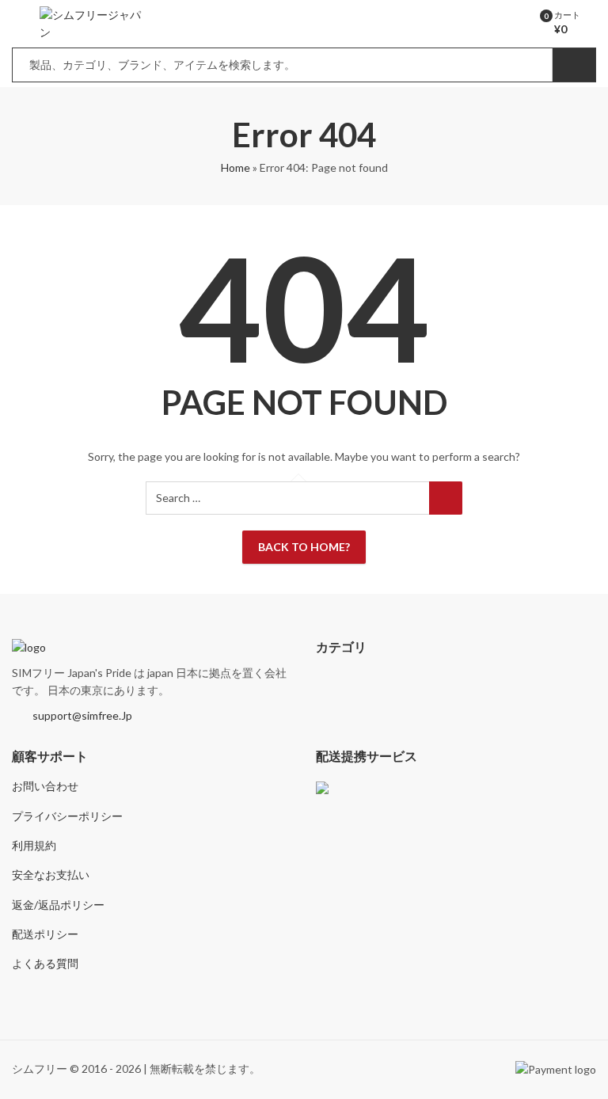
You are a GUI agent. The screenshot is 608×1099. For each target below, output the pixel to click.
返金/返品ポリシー (58, 904)
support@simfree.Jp (82, 715)
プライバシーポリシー (67, 816)
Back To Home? (304, 546)
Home (235, 167)
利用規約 (34, 845)
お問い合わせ (45, 786)
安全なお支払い (50, 874)
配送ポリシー (45, 934)
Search (574, 65)
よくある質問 (45, 963)
